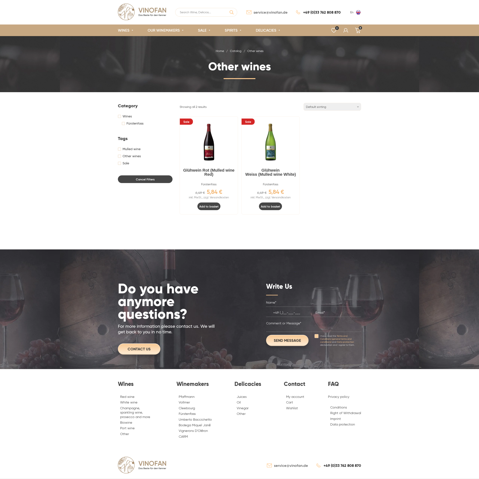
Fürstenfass (135, 123)
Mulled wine (132, 149)
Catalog (235, 51)
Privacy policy (338, 397)
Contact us (139, 349)
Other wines (132, 156)
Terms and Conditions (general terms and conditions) (336, 338)
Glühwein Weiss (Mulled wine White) (270, 172)
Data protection (345, 341)
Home (220, 51)
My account (346, 30)
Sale (126, 163)
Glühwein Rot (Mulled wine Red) (208, 172)
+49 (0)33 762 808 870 (322, 12)
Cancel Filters (145, 179)
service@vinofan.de (271, 12)
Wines (127, 116)
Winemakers (192, 384)
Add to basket (209, 206)
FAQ (333, 384)
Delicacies (247, 384)
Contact (294, 384)
